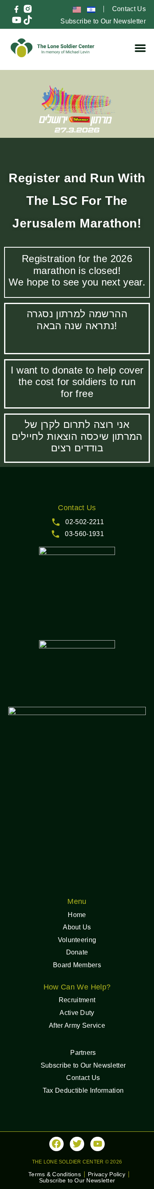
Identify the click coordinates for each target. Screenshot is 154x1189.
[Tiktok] (27, 20)
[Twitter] (77, 1144)
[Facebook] (56, 1144)
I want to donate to (54, 370)
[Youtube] (16, 20)
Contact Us (129, 8)
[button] (140, 48)
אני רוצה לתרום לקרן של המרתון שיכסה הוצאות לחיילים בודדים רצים (77, 436)
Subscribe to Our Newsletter (103, 21)
